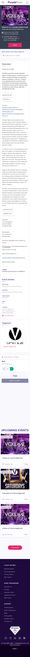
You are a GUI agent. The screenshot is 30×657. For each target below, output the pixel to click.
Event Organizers (10, 610)
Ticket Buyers (8, 607)
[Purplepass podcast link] (19, 638)
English (14, 649)
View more (15, 547)
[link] (15, 316)
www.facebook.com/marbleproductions (13, 258)
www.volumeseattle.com (9, 253)
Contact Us (8, 621)
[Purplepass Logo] (15, 2)
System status (9, 618)
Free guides (8, 616)
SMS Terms (7, 577)
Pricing (6, 589)
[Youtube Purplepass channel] (24, 638)
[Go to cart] (27, 2)
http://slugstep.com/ (7, 111)
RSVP (15, 45)
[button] (15, 38)
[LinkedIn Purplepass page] (15, 638)
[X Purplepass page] (10, 638)
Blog (5, 613)
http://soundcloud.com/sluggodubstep (13, 113)
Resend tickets (9, 569)
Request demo (9, 592)
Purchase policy (9, 572)
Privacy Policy (9, 574)
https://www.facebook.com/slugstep (12, 109)
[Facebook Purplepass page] (5, 638)
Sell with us (8, 587)
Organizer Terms (10, 595)
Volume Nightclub (9, 347)
